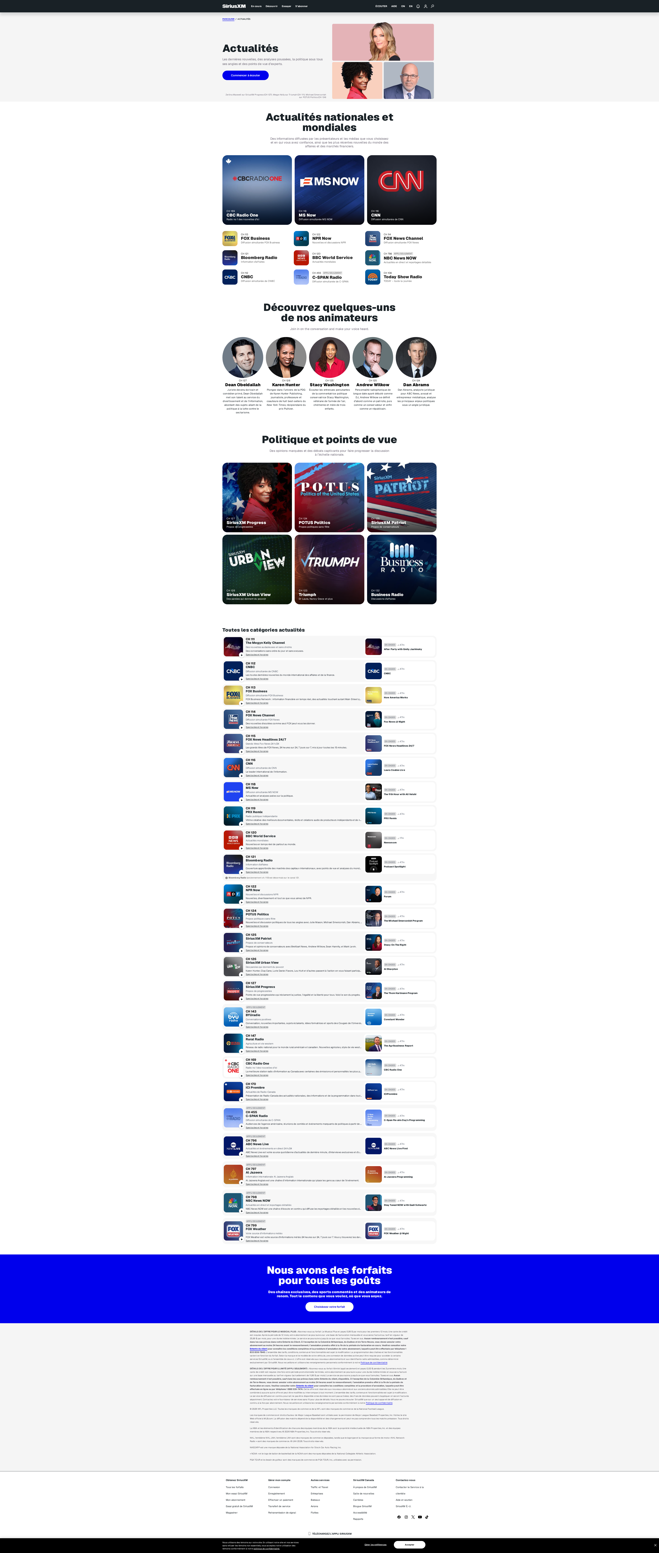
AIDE (394, 6)
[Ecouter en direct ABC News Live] (233, 1146)
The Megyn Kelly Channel (265, 643)
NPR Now (253, 890)
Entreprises (317, 1493)
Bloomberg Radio (259, 860)
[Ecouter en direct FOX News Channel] (233, 719)
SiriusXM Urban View (262, 963)
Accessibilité (360, 1512)
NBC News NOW (258, 1201)
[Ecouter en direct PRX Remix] (233, 816)
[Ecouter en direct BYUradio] (233, 1017)
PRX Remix (254, 812)
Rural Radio (255, 1039)
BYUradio (253, 1015)
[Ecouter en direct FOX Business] (233, 695)
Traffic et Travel (319, 1487)
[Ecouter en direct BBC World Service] (233, 840)
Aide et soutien (404, 1499)
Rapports (358, 1519)
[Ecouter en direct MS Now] (233, 791)
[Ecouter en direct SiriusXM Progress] (233, 990)
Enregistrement (276, 1493)
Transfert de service (279, 1506)
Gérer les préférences (375, 1544)
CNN (249, 764)
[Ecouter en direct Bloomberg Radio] (233, 864)
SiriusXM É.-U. (403, 1506)
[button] (245, 75)
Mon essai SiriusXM (236, 1493)
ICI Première (255, 1087)
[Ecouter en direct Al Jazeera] (233, 1174)
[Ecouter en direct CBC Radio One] (233, 1067)
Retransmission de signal (282, 1512)
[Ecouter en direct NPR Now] (233, 894)
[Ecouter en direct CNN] (233, 767)
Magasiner (232, 1512)
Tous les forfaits (235, 1487)
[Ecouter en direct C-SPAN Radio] (233, 1117)
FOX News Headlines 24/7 (266, 739)
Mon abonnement (235, 1499)
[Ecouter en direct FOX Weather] (233, 1231)
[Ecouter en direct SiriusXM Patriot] (233, 942)
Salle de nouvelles (363, 1493)
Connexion (274, 1487)
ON (403, 6)
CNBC (250, 667)
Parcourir (228, 19)
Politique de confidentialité (374, 1362)
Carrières (358, 1499)
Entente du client (258, 1348)
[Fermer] (655, 1545)
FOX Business (256, 691)
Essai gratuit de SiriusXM (239, 1506)
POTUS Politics (257, 914)
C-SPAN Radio (257, 1116)
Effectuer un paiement (280, 1499)
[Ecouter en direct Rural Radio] (233, 1043)
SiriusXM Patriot (259, 938)
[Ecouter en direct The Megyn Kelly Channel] (233, 646)
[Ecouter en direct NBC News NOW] (233, 1202)
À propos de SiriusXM (365, 1487)
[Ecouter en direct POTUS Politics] (233, 918)
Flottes (315, 1512)
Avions (314, 1506)
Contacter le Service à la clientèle (410, 1490)
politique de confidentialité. (266, 1548)
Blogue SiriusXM (362, 1506)
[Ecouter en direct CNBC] (233, 671)
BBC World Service (261, 836)
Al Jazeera (254, 1172)
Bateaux (315, 1499)
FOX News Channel (260, 715)
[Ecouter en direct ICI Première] (233, 1091)
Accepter (409, 1544)
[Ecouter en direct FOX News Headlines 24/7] (233, 743)
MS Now (252, 788)
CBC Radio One (257, 1063)
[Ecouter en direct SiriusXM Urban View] (233, 966)
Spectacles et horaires (257, 654)
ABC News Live (257, 1144)
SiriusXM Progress (260, 987)
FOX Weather (256, 1229)
